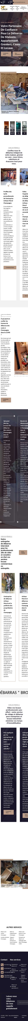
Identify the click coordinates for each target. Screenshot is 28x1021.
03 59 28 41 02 (7, 964)
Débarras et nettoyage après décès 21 (24, 130)
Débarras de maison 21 (17, 8)
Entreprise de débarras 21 (12, 8)
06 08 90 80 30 (7, 968)
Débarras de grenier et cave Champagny (22, 933)
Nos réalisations (18, 54)
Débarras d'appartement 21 (23, 8)
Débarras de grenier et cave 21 (6, 131)
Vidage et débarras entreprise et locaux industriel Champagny (13, 940)
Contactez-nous (6, 54)
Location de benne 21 (12, 131)
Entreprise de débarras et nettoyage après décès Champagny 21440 (23, 940)
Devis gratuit (23, 552)
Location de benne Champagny (5, 938)
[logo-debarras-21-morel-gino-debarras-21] (4, 8)
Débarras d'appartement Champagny (13, 933)
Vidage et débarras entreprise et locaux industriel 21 (18, 129)
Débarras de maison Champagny (3, 933)
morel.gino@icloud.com (9, 972)
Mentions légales (16, 1016)
